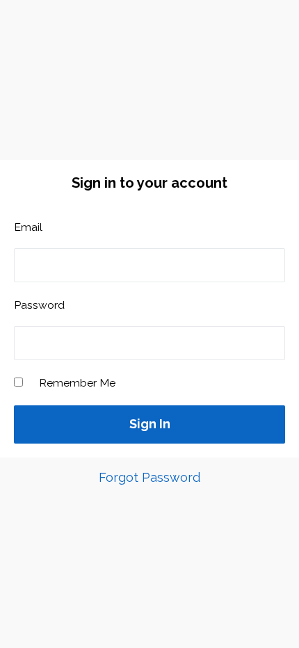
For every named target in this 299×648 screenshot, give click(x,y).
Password (39, 304)
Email (28, 227)
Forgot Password (149, 477)
